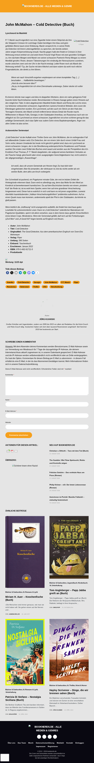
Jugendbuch (72, 583)
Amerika (10, 282)
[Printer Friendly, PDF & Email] (12, 451)
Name (7, 400)
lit (24, 592)
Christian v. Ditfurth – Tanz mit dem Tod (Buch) (68, 451)
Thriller (36, 287)
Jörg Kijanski (47, 319)
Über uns (11, 743)
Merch (30, 743)
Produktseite (16, 252)
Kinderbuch (83, 583)
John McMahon (51, 282)
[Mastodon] (50, 736)
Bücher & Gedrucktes (13, 592)
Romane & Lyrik (31, 592)
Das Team (22, 743)
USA (45, 287)
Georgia (37, 282)
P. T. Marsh (65, 282)
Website (8, 422)
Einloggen (79, 743)
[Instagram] (44, 736)
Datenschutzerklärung (28, 364)
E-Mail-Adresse (11, 411)
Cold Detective (23, 282)
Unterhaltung (57, 585)
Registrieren (53, 746)
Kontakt (69, 743)
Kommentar (9, 375)
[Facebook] (39, 736)
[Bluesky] (55, 736)
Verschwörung (56, 287)
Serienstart (24, 287)
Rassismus (11, 287)
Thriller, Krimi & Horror (78, 685)
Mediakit (60, 743)
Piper (76, 282)
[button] (6, 6)
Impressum (40, 746)
